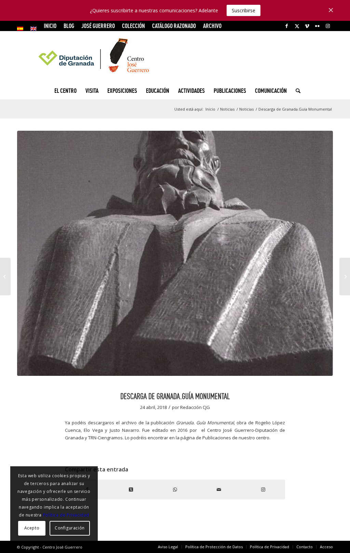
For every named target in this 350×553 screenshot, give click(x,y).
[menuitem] (22, 28)
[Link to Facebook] (287, 26)
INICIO (50, 25)
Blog (69, 25)
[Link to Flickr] (317, 26)
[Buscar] (295, 90)
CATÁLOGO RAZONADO (174, 25)
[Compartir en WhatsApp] (175, 489)
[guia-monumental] (175, 253)
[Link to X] (297, 26)
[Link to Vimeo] (307, 26)
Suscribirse (243, 10)
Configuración (70, 528)
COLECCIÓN (133, 25)
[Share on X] (131, 489)
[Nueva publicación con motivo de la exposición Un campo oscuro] (5, 276)
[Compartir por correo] (219, 489)
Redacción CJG (195, 407)
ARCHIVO (212, 25)
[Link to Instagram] (328, 26)
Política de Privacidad (66, 515)
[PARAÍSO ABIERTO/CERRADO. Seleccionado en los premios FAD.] (344, 276)
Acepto (32, 528)
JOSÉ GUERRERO (98, 25)
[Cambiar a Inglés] (33, 28)
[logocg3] (175, 56)
